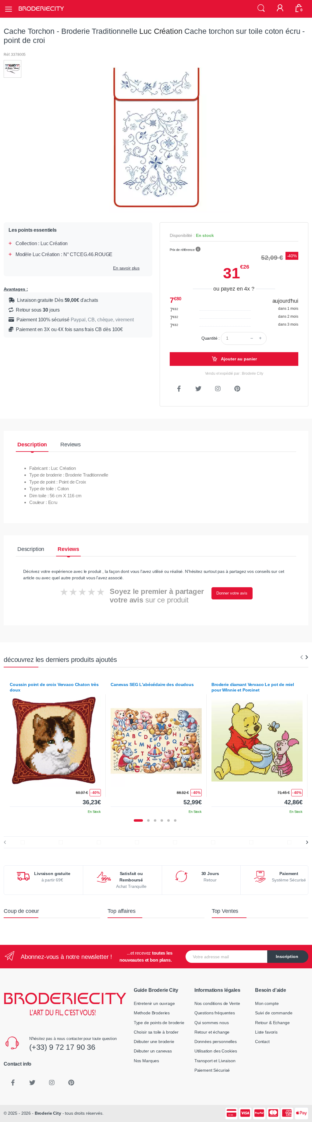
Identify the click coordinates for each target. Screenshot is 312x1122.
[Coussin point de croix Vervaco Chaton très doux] (55, 741)
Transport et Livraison (215, 1060)
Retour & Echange (272, 1022)
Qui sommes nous (211, 1022)
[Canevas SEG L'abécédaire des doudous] (156, 741)
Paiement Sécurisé (212, 1070)
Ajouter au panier (238, 358)
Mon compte (267, 1003)
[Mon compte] (280, 8)
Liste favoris (266, 1032)
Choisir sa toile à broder (156, 1032)
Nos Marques (146, 1060)
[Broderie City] (41, 9)
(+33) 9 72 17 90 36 (62, 1047)
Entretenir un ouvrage (154, 1003)
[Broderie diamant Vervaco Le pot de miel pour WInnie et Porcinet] (257, 741)
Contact (262, 1041)
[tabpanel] (55, 745)
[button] (261, 8)
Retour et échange (212, 1032)
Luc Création (160, 31)
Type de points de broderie (159, 1022)
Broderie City (48, 1113)
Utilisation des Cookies (215, 1051)
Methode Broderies (152, 1012)
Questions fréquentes (214, 1012)
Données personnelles (215, 1041)
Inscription (287, 956)
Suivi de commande (273, 1012)
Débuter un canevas (153, 1051)
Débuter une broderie (154, 1041)
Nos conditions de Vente (217, 1003)
